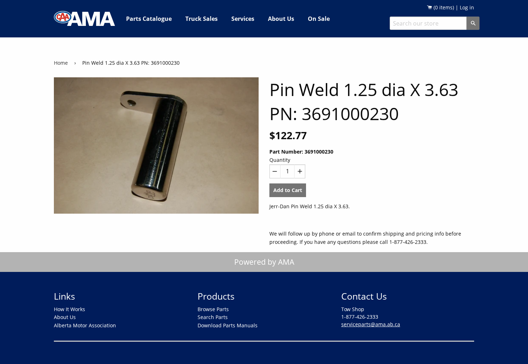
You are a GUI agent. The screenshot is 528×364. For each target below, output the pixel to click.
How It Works (69, 309)
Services (242, 19)
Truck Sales (201, 19)
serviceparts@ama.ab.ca (370, 324)
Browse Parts (213, 309)
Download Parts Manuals (228, 325)
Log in (467, 7)
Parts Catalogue (149, 19)
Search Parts (213, 317)
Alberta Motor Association (85, 325)
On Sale (319, 19)
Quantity (279, 159)
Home (61, 62)
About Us (281, 19)
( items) (443, 7)
